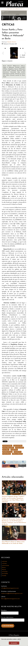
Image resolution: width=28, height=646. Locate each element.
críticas (4, 563)
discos (4, 569)
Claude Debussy (6, 453)
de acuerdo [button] (14, 643)
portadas (5, 573)
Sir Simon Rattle (19, 447)
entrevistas (5, 565)
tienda (4, 575)
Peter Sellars (6, 449)
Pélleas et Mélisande (17, 453)
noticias (4, 561)
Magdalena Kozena (7, 451)
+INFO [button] (19, 639)
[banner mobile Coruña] (14, 466)
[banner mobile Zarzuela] (14, 462)
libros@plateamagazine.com (10, 598)
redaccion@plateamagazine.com (11, 593)
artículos (5, 571)
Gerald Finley (14, 449)
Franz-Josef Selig (18, 445)
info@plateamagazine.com (10, 588)
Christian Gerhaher (7, 445)
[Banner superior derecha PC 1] (14, 18)
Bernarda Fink (17, 451)
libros (4, 567)
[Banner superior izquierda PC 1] (14, 13)
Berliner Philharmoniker (8, 447)
